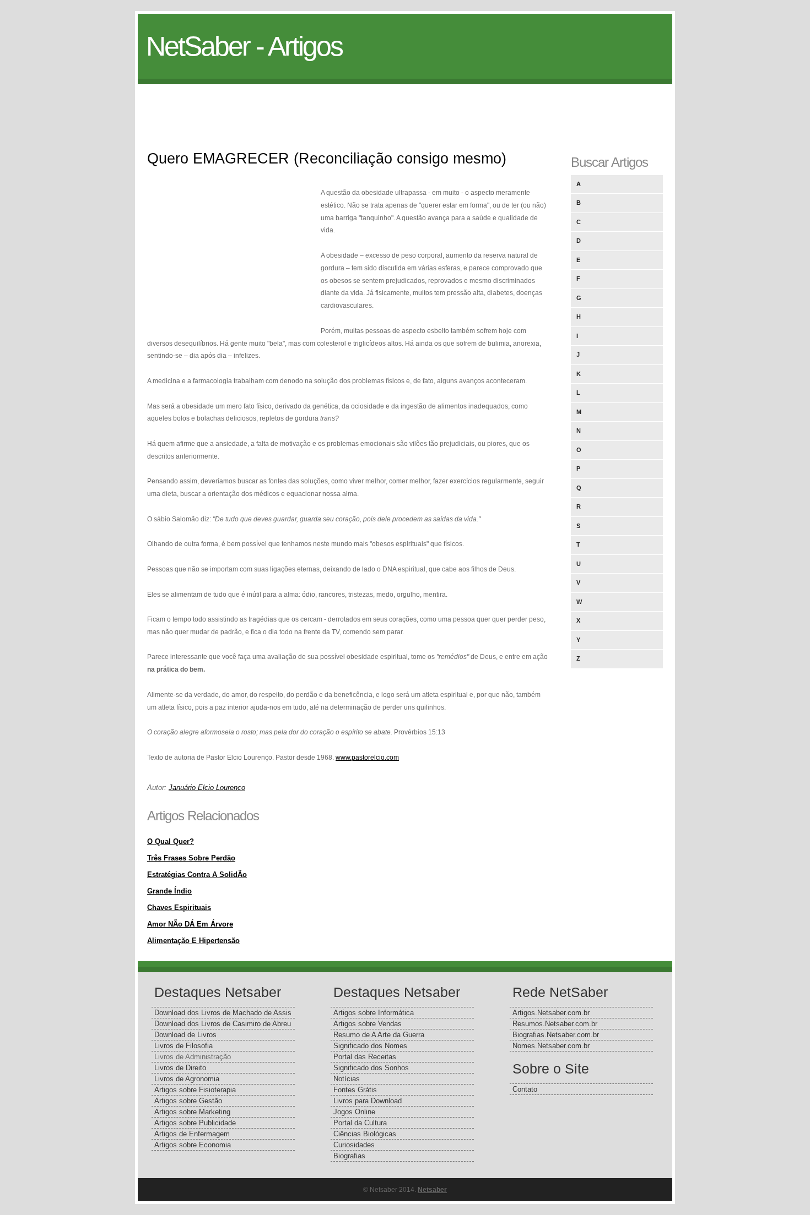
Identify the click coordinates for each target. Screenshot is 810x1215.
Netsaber (432, 1190)
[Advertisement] (405, 109)
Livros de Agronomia (186, 1079)
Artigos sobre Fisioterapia (195, 1090)
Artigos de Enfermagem (192, 1134)
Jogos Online (354, 1112)
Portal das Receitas (364, 1057)
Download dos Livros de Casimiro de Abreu (222, 1024)
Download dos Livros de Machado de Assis (222, 1013)
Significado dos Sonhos (371, 1068)
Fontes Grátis (355, 1090)
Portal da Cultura (360, 1123)
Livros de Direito (180, 1068)
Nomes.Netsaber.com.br (551, 1046)
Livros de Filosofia (183, 1046)
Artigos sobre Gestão (188, 1101)
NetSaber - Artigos (244, 46)
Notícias (346, 1079)
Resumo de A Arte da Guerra (378, 1035)
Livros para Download (367, 1101)
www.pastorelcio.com (367, 757)
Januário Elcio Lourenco (207, 787)
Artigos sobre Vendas (367, 1024)
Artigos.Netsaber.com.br (551, 1013)
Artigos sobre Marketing (192, 1112)
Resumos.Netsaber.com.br (554, 1024)
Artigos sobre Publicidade (195, 1123)
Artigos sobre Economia (192, 1145)
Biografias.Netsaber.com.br (555, 1035)
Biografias (349, 1156)
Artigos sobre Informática (373, 1013)
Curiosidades (354, 1145)
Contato (524, 1089)
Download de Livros (185, 1035)
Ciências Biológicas (364, 1134)
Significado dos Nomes (370, 1046)
